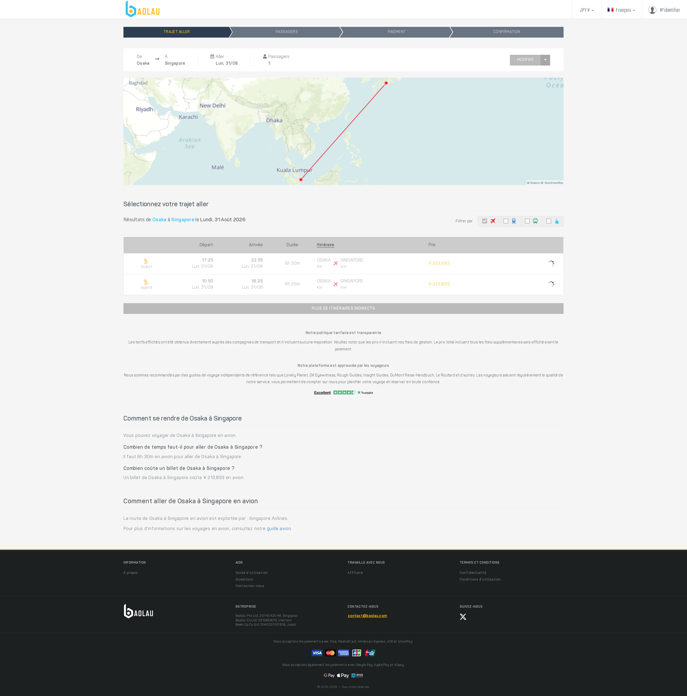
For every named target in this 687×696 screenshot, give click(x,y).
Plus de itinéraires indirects (343, 309)
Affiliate (355, 573)
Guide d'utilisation (252, 573)
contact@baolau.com (367, 616)
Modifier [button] (525, 60)
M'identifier (669, 10)
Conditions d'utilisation (480, 579)
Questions (244, 579)
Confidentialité (473, 573)
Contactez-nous (250, 586)
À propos (130, 573)
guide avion (279, 529)
